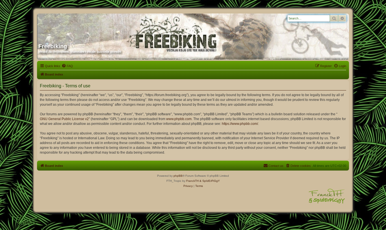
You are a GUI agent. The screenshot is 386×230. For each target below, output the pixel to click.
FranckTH (192, 180)
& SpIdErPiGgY (209, 180)
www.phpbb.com (179, 119)
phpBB (178, 175)
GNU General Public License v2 (64, 119)
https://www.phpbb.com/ (240, 124)
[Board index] (92, 26)
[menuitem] (67, 66)
